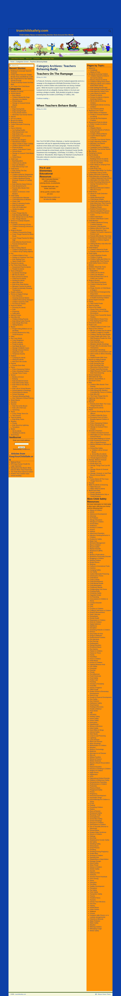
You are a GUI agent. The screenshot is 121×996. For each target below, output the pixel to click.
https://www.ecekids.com (51, 197)
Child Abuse (93, 191)
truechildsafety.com (32, 30)
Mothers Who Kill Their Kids (99, 228)
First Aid (92, 670)
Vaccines (93, 903)
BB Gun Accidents (18, 275)
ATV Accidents (95, 157)
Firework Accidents (17, 263)
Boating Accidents (17, 122)
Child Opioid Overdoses (98, 282)
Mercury (92, 755)
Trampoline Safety (96, 894)
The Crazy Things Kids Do (99, 396)
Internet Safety (95, 732)
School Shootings (18, 394)
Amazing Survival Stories (20, 298)
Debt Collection (95, 614)
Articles (13, 116)
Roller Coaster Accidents (98, 124)
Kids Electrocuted (18, 205)
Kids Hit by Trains (18, 419)
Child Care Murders (96, 274)
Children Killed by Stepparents (22, 174)
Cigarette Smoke (95, 595)
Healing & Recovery (96, 707)
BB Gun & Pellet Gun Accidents (100, 330)
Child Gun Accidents (19, 278)
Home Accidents (16, 305)
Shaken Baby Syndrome (98, 832)
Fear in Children (95, 659)
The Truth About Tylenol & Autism (22, 472)
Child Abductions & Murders (21, 199)
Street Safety (94, 863)
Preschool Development (98, 795)
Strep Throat (94, 865)
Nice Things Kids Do (19, 219)
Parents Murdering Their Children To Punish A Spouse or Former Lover (101, 232)
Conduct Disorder (96, 603)
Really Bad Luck (95, 463)
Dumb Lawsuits (17, 342)
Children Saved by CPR (20, 302)
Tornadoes (15, 427)
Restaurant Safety (96, 813)
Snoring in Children (96, 855)
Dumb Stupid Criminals (96, 300)
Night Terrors (94, 772)
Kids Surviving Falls (97, 365)
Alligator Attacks (95, 128)
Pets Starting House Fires (98, 321)
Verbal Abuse (16, 157)
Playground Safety (96, 790)
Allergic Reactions (96, 520)
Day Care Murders (18, 165)
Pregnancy (93, 794)
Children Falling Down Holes (22, 249)
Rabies (92, 809)
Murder (13, 327)
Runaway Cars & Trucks (98, 172)
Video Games (94, 909)
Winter (13, 429)
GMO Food (93, 689)
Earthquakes (94, 643)
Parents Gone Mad (18, 365)
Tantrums (93, 874)
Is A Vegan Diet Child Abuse (20, 86)
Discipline (93, 628)
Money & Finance (96, 759)
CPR (91, 605)
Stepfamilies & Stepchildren (99, 859)
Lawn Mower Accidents (98, 93)
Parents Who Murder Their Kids (100, 236)
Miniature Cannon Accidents (21, 286)
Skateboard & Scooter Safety (99, 840)
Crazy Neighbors (18, 340)
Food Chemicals (95, 676)
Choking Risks (95, 591)
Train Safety (94, 892)
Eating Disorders (95, 645)
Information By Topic (48, 58)
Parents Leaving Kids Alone (99, 251)
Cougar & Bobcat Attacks (98, 134)
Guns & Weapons (17, 271)
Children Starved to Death (21, 145)
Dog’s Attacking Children (98, 141)
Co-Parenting (94, 597)
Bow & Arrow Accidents (20, 277)
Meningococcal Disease (98, 753)
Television (93, 882)
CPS (91, 606)
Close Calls (16, 201)
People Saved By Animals (99, 369)
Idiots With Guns (17, 282)
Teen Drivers (16, 415)
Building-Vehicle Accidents (99, 159)
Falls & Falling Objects (18, 248)
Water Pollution (95, 921)
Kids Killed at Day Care (20, 167)
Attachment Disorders (97, 533)
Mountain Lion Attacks (19, 99)
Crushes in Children (96, 608)
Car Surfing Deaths (18, 130)
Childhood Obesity (96, 587)
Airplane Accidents (17, 91)
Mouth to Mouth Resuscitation (100, 763)
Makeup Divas (15, 462)
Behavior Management (97, 543)
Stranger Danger (95, 861)
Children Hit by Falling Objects (22, 251)
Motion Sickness (95, 761)
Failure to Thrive (95, 653)
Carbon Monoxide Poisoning (20, 124)
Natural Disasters (96, 767)
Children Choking (96, 257)
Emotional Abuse (95, 647)
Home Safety (94, 718)
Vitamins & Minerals (96, 919)
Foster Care (93, 325)
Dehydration (94, 616)
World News (15, 435)
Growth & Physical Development (101, 697)
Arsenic (92, 529)
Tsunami (93, 900)
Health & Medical (16, 292)
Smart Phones (94, 848)
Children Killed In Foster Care (100, 326)
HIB (91, 713)
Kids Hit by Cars (17, 134)
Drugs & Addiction (96, 635)
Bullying (15, 379)
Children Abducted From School (101, 178)
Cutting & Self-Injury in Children (100, 610)
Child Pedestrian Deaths (98, 255)
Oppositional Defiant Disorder (100, 778)
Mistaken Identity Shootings (99, 344)
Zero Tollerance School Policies (23, 398)
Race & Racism (95, 811)
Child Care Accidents (19, 163)
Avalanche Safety (96, 539)
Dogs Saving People (19, 111)
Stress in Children (96, 867)
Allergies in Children (97, 522)
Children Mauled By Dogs (21, 97)
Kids (90, 382)
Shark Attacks (15, 400)
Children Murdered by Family (22, 176)
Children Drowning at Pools (21, 224)
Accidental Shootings (19, 273)
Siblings (92, 836)
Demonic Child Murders (98, 226)
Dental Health (94, 618)
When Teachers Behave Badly (57, 105)
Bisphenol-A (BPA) (96, 551)
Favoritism (93, 657)
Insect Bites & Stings (97, 730)
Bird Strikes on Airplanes (98, 112)
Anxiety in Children (96, 527)
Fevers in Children (96, 662)
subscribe (48, 199)
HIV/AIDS (93, 714)
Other (12, 336)
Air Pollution (94, 518)
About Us (29, 58)
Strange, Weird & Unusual (97, 460)
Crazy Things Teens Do (20, 413)
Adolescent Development (98, 514)
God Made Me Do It (18, 346)
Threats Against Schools (98, 458)
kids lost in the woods (19, 361)
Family (91, 301)
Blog (91, 552)
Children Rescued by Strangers (22, 300)
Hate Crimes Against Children (100, 388)
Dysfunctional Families (97, 637)
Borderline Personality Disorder (100, 556)
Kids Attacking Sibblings (20, 215)
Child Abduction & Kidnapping (99, 176)
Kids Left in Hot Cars (19, 408)
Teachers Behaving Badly (20, 396)
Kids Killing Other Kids (19, 323)
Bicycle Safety (94, 547)
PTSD (92, 803)
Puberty (92, 805)
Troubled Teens (95, 898)
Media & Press (95, 72)
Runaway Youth (95, 815)
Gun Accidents (95, 340)
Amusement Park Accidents (21, 267)
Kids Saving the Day (97, 363)
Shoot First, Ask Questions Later (101, 352)
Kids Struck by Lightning (20, 425)
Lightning (93, 738)
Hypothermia (94, 724)
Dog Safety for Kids (96, 633)
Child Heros (15, 168)
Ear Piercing (94, 641)
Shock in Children (96, 834)
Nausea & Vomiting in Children (100, 768)
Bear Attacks (16, 95)
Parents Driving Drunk (19, 244)
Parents (13, 363)
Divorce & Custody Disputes (20, 221)
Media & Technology (97, 749)
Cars (12, 126)
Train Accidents (16, 417)
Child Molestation (96, 585)
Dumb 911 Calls (95, 461)
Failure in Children (96, 651)
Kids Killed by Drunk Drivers (21, 242)
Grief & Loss (94, 695)
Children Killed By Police (98, 415)
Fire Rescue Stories (19, 303)
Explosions (14, 246)
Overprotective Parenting (98, 782)
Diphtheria (93, 626)
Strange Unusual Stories (20, 350)
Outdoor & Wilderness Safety (99, 780)
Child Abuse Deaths (97, 199)
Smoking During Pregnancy (99, 851)
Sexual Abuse (17, 151)
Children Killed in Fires (20, 255)
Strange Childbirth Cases (20, 348)
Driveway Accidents (19, 307)
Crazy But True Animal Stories (100, 139)
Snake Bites (94, 853)
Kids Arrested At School (20, 381)
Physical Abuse (17, 147)
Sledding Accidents (18, 433)
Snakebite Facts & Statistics (99, 147)
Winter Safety (94, 930)
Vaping (92, 905)
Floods (14, 423)
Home (12, 62)
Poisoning (15, 311)
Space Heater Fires (18, 261)
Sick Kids (93, 838)
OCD (91, 776)
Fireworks (93, 668)
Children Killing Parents (20, 319)
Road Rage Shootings (97, 350)
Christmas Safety (95, 593)
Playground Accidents (96, 408)
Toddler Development (97, 886)
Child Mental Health (96, 583)
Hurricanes (93, 722)
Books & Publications (97, 554)
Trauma (92, 896)
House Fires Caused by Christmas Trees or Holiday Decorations (99, 311)
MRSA (92, 765)
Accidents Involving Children (98, 74)
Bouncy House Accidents (98, 80)
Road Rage (16, 138)
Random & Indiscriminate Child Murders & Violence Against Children (100, 240)
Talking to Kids (95, 873)
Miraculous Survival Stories (99, 367)
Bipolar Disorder (95, 549)
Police (13, 367)
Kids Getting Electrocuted (98, 87)
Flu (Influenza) (95, 674)
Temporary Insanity (18, 354)
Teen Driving (94, 878)
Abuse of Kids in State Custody (22, 143)
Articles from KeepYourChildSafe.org (21, 456)
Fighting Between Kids (97, 664)
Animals (13, 107)
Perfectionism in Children (98, 784)
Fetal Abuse (94, 660)
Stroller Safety (94, 869)
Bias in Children (95, 545)
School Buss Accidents (20, 392)
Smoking (93, 849)
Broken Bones (94, 562)
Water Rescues (95, 487)
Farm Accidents (94, 305)
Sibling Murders (17, 325)
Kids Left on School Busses (21, 388)
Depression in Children (97, 620)
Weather (13, 421)
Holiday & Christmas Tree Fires (22, 257)
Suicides (14, 402)
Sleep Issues (94, 846)
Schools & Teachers (95, 431)
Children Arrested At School (99, 433)
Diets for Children (96, 622)
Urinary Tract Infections (97, 902)
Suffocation (16, 313)
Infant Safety (94, 728)
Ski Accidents (16, 431)
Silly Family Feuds (96, 303)
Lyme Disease (94, 740)
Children (14, 211)
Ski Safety (93, 842)
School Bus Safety (96, 448)
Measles (93, 747)
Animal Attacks (16, 93)
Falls (14, 309)
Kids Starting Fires (18, 259)
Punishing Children (96, 807)
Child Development (96, 581)
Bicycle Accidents (17, 120)
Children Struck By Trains (97, 267)
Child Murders (15, 172)
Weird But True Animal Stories (22, 114)
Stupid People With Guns (98, 357)
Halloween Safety (96, 703)
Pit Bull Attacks (17, 101)
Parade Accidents (18, 269)
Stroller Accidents (18, 209)
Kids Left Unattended (19, 207)
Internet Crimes (16, 315)
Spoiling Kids (94, 857)
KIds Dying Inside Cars (20, 132)
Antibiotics (93, 525)
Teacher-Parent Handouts (98, 876)
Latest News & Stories (17, 58)
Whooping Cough (96, 929)
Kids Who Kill (15, 317)
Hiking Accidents (18, 359)
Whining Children (96, 927)
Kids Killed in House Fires (99, 319)
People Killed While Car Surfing (101, 170)
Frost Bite (93, 686)
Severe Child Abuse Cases (99, 218)
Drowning (14, 223)
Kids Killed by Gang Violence (22, 184)
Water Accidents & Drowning (98, 485)
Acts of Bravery (17, 296)
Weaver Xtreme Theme (104, 994)
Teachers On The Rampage (55, 73)
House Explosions (95, 375)
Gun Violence (94, 701)
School (26, 62)
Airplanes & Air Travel (96, 110)
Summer (13, 404)
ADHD (92, 512)
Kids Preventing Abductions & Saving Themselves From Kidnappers (100, 184)
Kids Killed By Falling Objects (100, 89)
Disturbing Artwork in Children (100, 630)
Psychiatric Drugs (96, 797)
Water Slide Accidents (97, 488)
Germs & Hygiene (96, 687)
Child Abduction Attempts (20, 197)
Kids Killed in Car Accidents (21, 136)
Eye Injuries (94, 649)
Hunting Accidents (18, 280)
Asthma (92, 531)
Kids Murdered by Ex (19, 186)
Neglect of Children (96, 770)
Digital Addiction (95, 624)
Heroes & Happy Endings (19, 294)
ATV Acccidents (16, 118)
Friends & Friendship (97, 684)
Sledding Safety (95, 844)
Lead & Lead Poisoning (98, 736)
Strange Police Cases (19, 373)
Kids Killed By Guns (97, 342)
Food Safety (94, 678)
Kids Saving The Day (19, 170)
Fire (12, 253)
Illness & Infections (96, 726)
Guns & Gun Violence (96, 328)
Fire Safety (93, 666)
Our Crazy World (16, 338)
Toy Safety (93, 890)
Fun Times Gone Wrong (19, 265)
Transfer (91, 483)
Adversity (93, 516)
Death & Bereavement (97, 612)
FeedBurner (26, 449)
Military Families (95, 757)
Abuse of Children (96, 510)
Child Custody (94, 579)
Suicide (92, 871)
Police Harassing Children (21, 369)
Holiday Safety (95, 716)
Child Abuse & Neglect (18, 140)
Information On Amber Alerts (99, 180)
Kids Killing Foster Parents (21, 321)
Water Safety (94, 923)
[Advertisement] (60, 14)
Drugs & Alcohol (16, 230)
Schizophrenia (95, 817)
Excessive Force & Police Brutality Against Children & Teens (99, 419)
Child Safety (15, 195)
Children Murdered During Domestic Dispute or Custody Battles (22, 180)
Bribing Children (95, 560)
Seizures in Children (97, 822)
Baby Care (93, 541)
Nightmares (94, 774)
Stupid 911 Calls (17, 352)
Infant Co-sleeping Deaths (21, 203)
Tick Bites (93, 884)
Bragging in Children (97, 558)
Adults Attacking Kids (97, 197)
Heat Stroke (94, 711)
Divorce (92, 632)
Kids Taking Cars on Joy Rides (22, 217)
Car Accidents (93, 155)
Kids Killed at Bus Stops (20, 383)
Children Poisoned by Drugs (21, 232)
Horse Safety (94, 720)
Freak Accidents (17, 344)
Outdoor (13, 356)
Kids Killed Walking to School (100, 438)
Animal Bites (94, 523)
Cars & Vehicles (16, 128)
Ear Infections (94, 639)
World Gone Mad (94, 490)
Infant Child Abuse (96, 217)
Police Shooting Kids (97, 425)
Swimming (15, 410)
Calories (93, 568)
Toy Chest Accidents (97, 109)
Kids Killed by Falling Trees (99, 91)
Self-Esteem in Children (98, 824)
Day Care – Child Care (96, 269)
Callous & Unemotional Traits (100, 566)
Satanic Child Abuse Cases (21, 149)
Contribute (37, 58)
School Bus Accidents (99, 454)
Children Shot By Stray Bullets (100, 334)
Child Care (14, 159)
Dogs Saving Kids (18, 109)
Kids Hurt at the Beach (19, 406)
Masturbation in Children (98, 745)
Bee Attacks (93, 151)
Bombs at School (18, 377)
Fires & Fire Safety (95, 307)
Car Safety (93, 572)
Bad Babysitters (17, 161)
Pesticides (93, 786)
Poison (92, 792)
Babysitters (94, 271)
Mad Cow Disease (96, 741)
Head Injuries (94, 705)
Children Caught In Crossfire (99, 332)
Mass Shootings (95, 743)
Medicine (93, 751)
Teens (13, 411)
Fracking (93, 682)
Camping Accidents (18, 357)
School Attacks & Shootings (21, 390)
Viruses (92, 913)
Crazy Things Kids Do (19, 213)
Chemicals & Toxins (96, 576)
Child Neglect (93, 247)
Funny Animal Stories (19, 113)
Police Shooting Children (20, 371)
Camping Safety (95, 570)
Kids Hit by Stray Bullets (20, 284)
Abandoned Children (19, 141)
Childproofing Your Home (98, 589)
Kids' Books (94, 734)
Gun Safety (93, 699)
